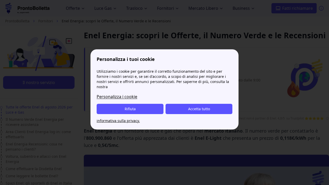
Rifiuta (130, 108)
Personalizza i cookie (117, 96)
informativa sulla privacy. (118, 120)
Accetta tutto (199, 108)
